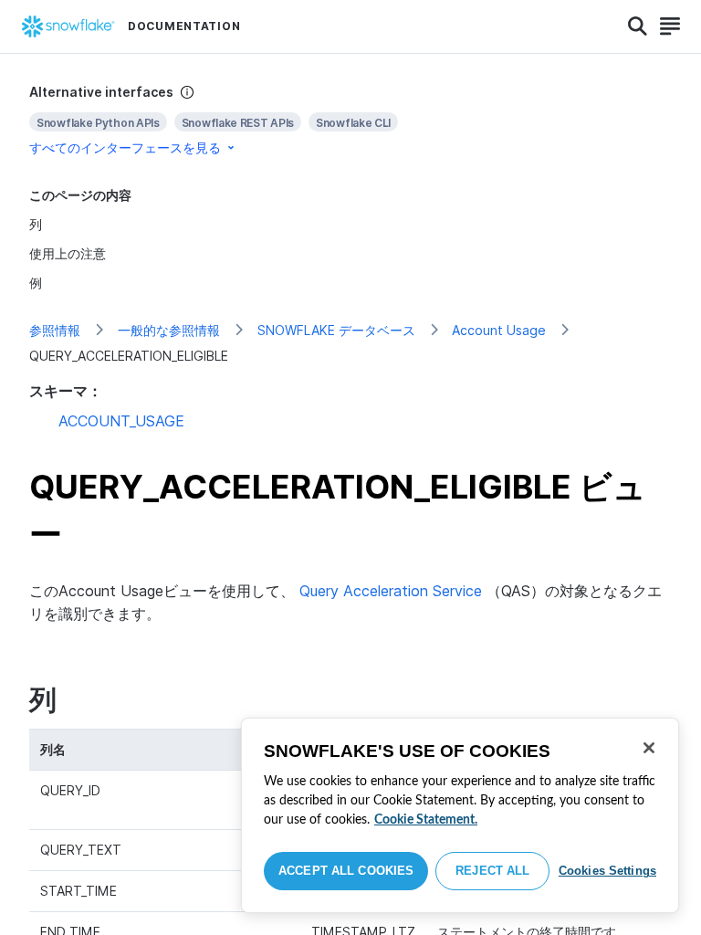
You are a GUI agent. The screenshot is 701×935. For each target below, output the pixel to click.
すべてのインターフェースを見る (125, 147)
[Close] (649, 748)
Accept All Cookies (345, 870)
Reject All (492, 870)
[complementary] (350, 120)
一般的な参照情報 (169, 330)
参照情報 (54, 330)
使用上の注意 (67, 253)
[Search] (637, 26)
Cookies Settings (607, 870)
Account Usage (499, 330)
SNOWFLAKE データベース (336, 330)
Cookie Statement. (425, 820)
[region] (460, 815)
